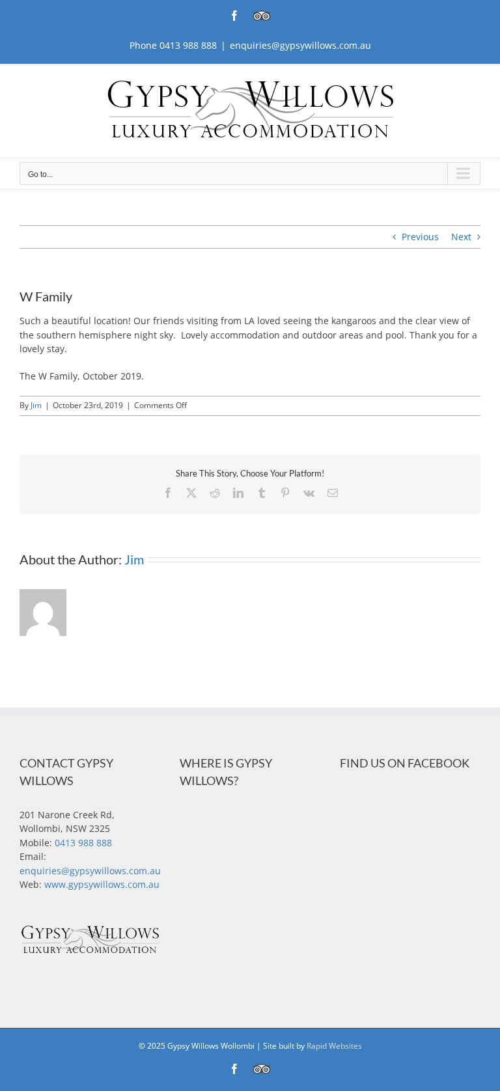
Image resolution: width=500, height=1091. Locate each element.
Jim (36, 405)
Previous (420, 236)
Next (461, 236)
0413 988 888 (83, 842)
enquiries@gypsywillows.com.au (300, 45)
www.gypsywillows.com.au (102, 884)
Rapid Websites (334, 1045)
